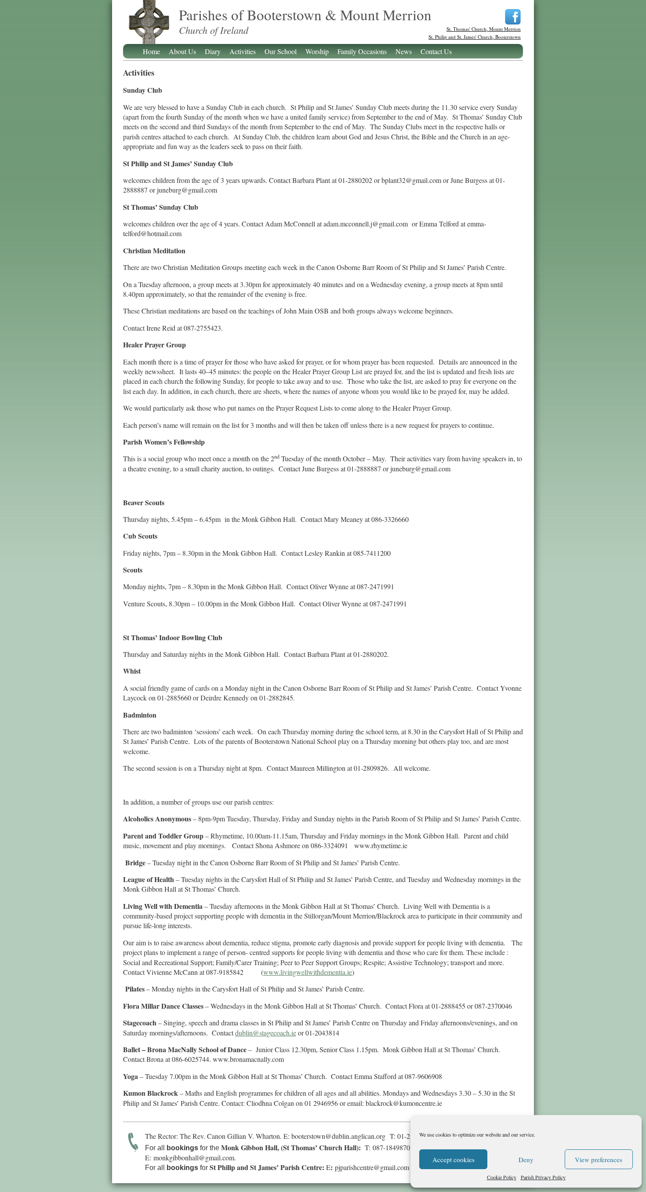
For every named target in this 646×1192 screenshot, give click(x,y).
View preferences (598, 1159)
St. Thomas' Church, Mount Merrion (483, 29)
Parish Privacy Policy (543, 1177)
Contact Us (436, 51)
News (404, 51)
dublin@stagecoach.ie (265, 1032)
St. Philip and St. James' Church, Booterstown (474, 36)
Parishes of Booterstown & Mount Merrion (148, 27)
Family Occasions (362, 51)
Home (151, 51)
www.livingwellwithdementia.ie (307, 972)
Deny (526, 1159)
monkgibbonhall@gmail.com (193, 1157)
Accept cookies (453, 1159)
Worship (317, 51)
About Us (182, 51)
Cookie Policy (501, 1177)
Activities (242, 51)
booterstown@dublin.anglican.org (338, 1136)
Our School (281, 51)
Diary (213, 51)
